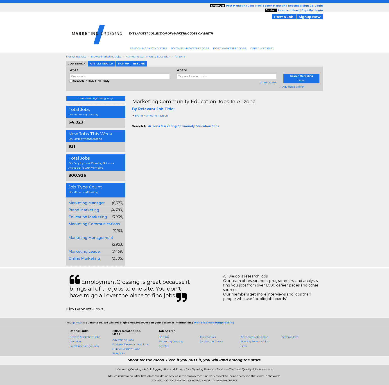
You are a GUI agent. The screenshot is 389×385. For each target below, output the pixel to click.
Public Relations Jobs (126, 349)
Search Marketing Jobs (148, 48)
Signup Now (310, 17)
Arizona (180, 56)
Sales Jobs (118, 353)
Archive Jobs (290, 337)
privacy (77, 322)
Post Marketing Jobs (229, 48)
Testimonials (208, 337)
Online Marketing (84, 258)
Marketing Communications (94, 224)
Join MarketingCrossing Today (96, 98)
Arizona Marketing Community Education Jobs (183, 126)
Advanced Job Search (254, 337)
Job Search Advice (211, 341)
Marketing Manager (86, 203)
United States (268, 82)
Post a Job (284, 17)
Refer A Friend (261, 48)
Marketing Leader (84, 251)
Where (181, 70)
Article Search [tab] (101, 63)
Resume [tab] (139, 63)
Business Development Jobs (130, 344)
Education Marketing (87, 217)
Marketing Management (90, 238)
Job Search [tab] (77, 63)
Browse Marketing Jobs (190, 48)
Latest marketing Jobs (84, 346)
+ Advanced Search (292, 86)
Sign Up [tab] (123, 63)
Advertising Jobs (123, 339)
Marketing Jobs (76, 56)
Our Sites (75, 341)
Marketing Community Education (148, 56)
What (74, 70)
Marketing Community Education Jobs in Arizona (194, 102)
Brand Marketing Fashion (151, 115)
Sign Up (163, 337)
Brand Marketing (83, 210)
